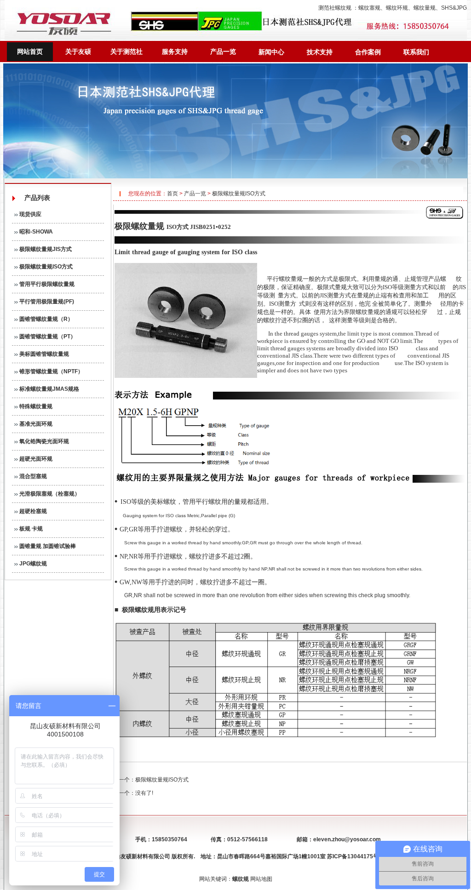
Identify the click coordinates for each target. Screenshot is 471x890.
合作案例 (368, 52)
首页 (172, 193)
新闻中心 (271, 52)
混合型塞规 (32, 476)
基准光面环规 (35, 424)
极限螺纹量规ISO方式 (45, 266)
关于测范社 (126, 51)
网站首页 (30, 51)
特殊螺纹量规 (35, 406)
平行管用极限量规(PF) (46, 301)
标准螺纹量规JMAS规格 (48, 389)
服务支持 (175, 51)
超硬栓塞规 (32, 511)
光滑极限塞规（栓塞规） (49, 494)
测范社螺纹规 (334, 8)
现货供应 (29, 214)
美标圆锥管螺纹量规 (43, 354)
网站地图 (261, 879)
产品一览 (223, 51)
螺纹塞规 (369, 8)
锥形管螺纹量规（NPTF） (50, 371)
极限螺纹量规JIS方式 (45, 249)
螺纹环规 (397, 8)
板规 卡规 (30, 528)
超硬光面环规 (35, 459)
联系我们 (416, 52)
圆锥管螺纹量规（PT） (47, 336)
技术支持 (320, 52)
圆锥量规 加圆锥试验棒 (47, 546)
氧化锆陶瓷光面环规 (43, 441)
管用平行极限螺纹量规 (46, 284)
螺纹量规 (425, 8)
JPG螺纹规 (32, 563)
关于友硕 (78, 51)
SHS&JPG (454, 8)
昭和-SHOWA (35, 231)
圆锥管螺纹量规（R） (45, 319)
